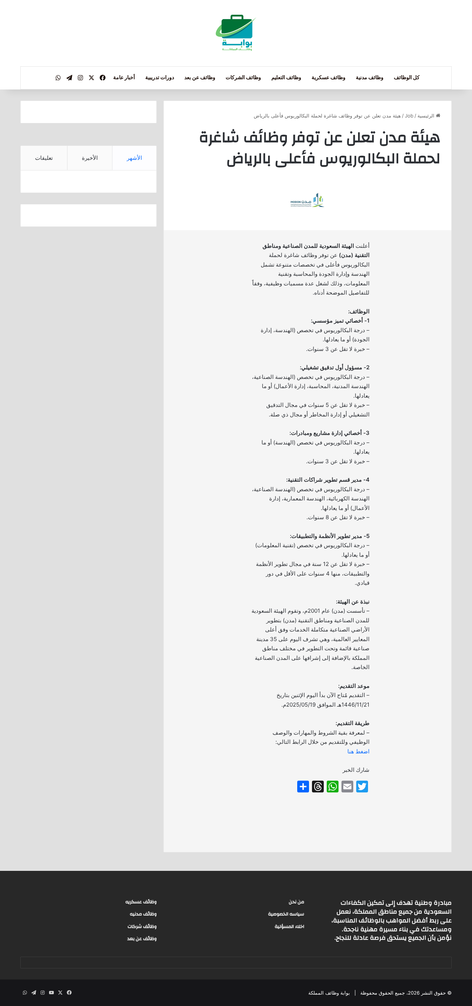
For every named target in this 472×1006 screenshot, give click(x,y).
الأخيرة (90, 157)
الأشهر (134, 157)
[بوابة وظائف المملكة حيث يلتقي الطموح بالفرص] (236, 33)
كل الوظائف (407, 77)
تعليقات (44, 157)
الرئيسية (426, 116)
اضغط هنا (358, 751)
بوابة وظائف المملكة (329, 993)
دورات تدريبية (159, 77)
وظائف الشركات (243, 77)
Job (409, 116)
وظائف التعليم (286, 77)
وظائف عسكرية (329, 77)
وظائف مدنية (370, 77)
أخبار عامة (124, 77)
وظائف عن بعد (199, 77)
